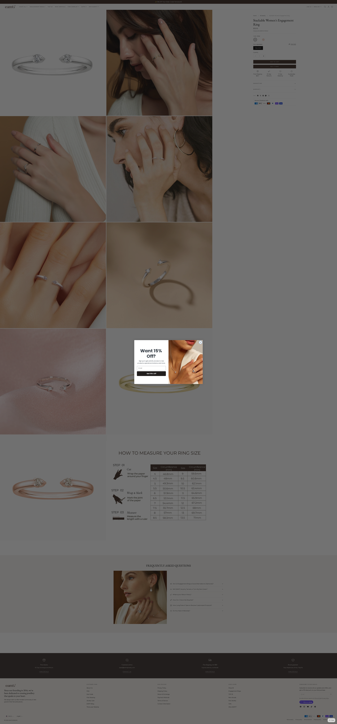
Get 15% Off (151, 373)
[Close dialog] (200, 342)
